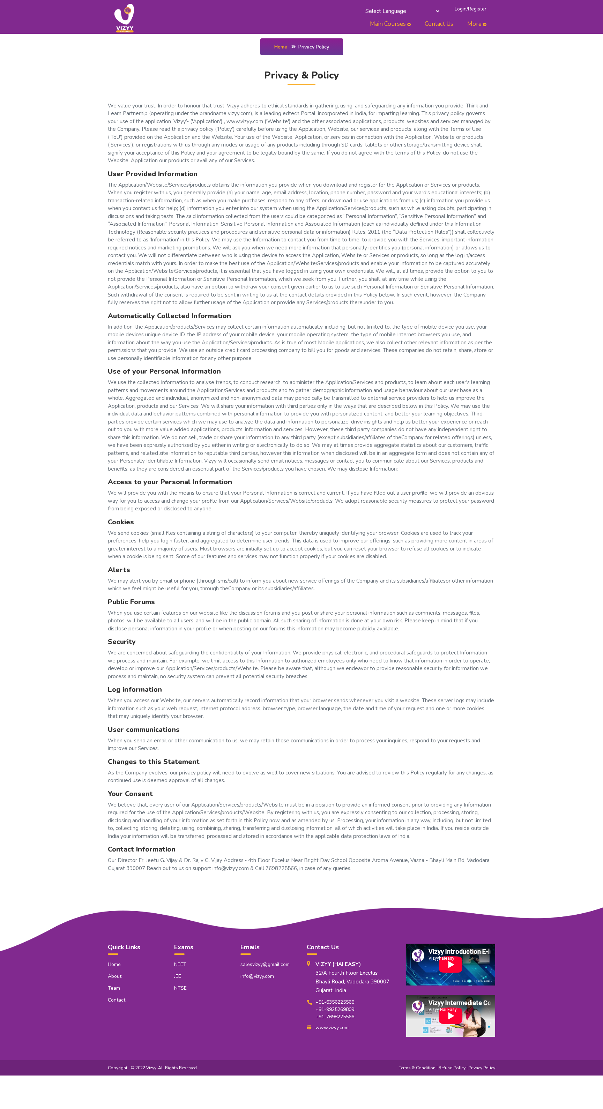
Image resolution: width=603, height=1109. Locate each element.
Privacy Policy (482, 1068)
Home (280, 47)
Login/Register (470, 9)
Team (114, 988)
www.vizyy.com (332, 1027)
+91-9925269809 (334, 1009)
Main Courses (388, 24)
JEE (177, 976)
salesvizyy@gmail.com (265, 964)
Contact (116, 1000)
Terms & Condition (417, 1068)
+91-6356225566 (334, 1002)
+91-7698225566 (334, 1016)
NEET (180, 964)
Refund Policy (452, 1068)
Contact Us (439, 24)
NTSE (180, 988)
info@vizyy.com (257, 976)
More (475, 24)
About (114, 976)
